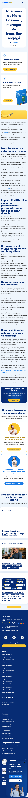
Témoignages (14, 42)
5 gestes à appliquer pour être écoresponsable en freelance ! (13, 370)
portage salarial (5, 188)
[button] (22, 3)
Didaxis (6, 132)
